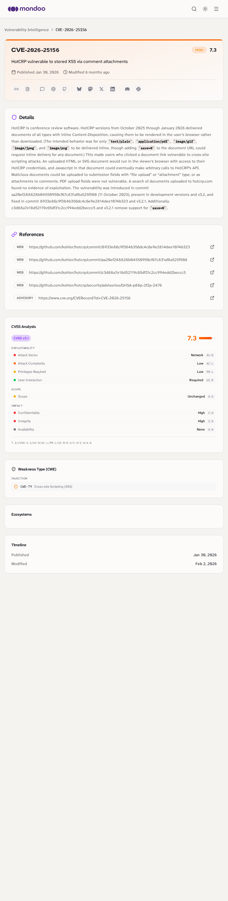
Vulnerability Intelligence (26, 29)
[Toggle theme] (205, 9)
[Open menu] (216, 9)
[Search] (194, 9)
